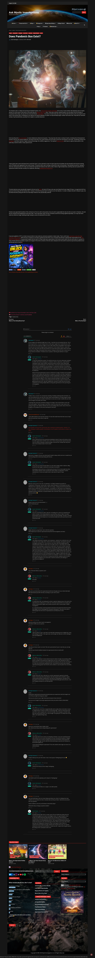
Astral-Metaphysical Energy (41, 904)
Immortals (30, 33)
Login (70, 329)
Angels (10, 33)
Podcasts (45, 26)
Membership (53, 26)
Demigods (20, 33)
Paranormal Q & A (23, 23)
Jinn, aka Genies (22, 138)
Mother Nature (52, 857)
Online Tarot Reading (15, 867)
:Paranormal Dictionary (40, 899)
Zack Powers (35, 811)
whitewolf (31, 340)
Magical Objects (36, 33)
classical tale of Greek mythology (49, 110)
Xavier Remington (14, 39)
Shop (38, 26)
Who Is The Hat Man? (80, 320)
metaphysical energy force (46, 168)
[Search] (84, 25)
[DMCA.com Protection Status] (65, 885)
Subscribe (70, 23)
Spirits (41, 33)
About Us (77, 23)
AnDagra (39, 577)
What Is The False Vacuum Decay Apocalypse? (37, 851)
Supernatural (12, 857)
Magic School (62, 23)
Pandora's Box (15, 316)
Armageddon (15, 33)
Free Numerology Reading (41, 888)
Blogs (32, 23)
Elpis (40, 189)
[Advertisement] (19, 45)
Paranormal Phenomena (34, 857)
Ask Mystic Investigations (24, 12)
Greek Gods (25, 33)
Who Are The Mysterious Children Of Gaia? (57, 851)
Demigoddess (40, 114)
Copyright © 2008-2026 (74, 885)
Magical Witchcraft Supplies (42, 890)
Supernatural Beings (50, 23)
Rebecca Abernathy (37, 575)
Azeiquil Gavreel (41, 437)
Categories (39, 23)
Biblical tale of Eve (41, 112)
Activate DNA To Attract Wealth (42, 885)
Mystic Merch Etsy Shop (41, 893)
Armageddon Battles (40, 902)
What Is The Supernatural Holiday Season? (18, 851)
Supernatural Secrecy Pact (41, 912)
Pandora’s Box (60, 141)
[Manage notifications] (91, 955)
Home (14, 23)
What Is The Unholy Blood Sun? (17, 320)
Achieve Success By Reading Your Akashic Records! (71, 914)
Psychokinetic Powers (40, 907)
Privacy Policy (70, 888)
